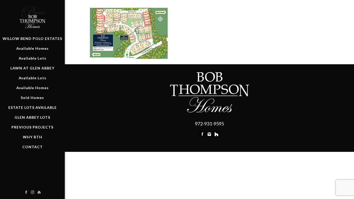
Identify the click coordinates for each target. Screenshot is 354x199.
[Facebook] (202, 135)
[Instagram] (209, 135)
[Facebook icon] (26, 192)
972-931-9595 (209, 123)
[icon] (39, 192)
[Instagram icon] (32, 192)
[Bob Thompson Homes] (32, 17)
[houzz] (216, 135)
